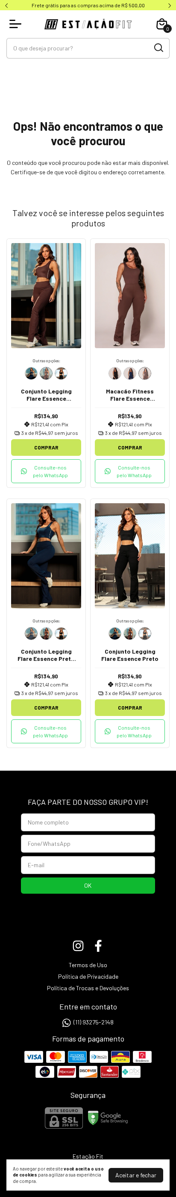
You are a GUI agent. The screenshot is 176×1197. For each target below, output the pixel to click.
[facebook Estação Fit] (98, 945)
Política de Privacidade (88, 976)
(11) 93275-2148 (93, 1022)
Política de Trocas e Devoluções (88, 988)
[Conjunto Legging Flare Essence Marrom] (46, 373)
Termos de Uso (88, 964)
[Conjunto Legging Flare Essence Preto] (61, 373)
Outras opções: (46, 360)
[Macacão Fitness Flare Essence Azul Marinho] (129, 373)
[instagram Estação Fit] (78, 945)
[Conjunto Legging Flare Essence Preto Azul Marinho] (31, 373)
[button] (46, 471)
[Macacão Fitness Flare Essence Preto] (115, 373)
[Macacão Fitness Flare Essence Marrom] (144, 373)
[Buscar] (158, 48)
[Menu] (17, 24)
